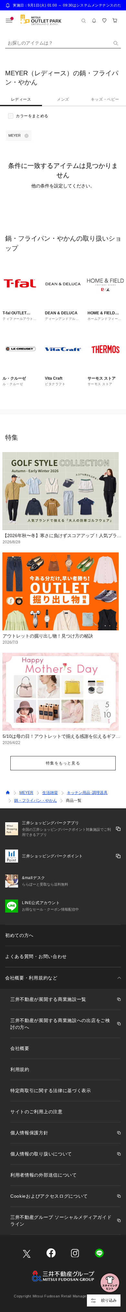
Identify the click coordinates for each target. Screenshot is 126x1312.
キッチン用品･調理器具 (87, 792)
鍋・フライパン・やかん (35, 800)
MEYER (26, 792)
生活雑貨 (50, 792)
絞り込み (109, 1300)
